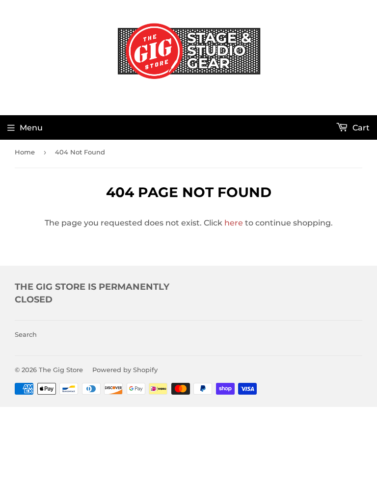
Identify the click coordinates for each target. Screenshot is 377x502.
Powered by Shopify (125, 370)
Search (26, 334)
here (233, 222)
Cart (360, 127)
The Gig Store (61, 370)
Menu (31, 127)
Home (25, 152)
